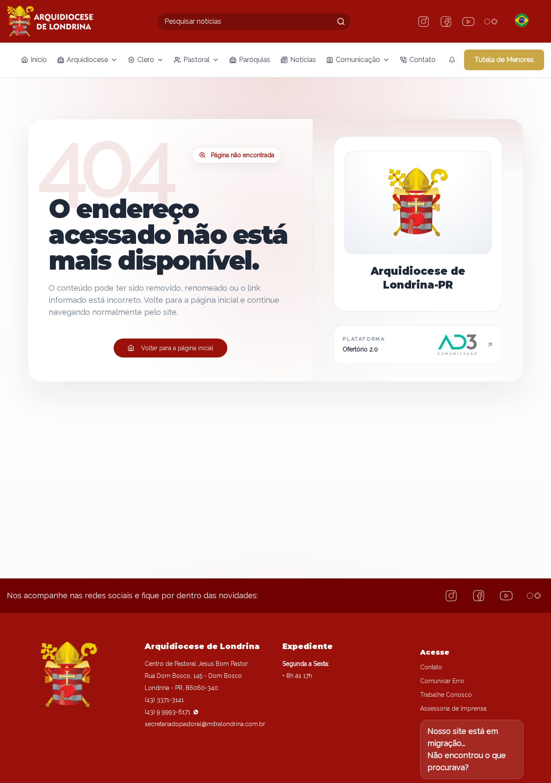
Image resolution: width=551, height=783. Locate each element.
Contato (422, 60)
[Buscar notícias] (341, 21)
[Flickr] (490, 21)
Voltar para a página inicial (177, 348)
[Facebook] (446, 21)
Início (39, 60)
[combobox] (254, 21)
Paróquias (254, 60)
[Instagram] (423, 21)
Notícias (303, 60)
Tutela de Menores (504, 60)
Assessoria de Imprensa (453, 708)
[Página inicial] (50, 21)
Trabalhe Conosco (446, 694)
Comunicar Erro (442, 680)
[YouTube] (468, 21)
